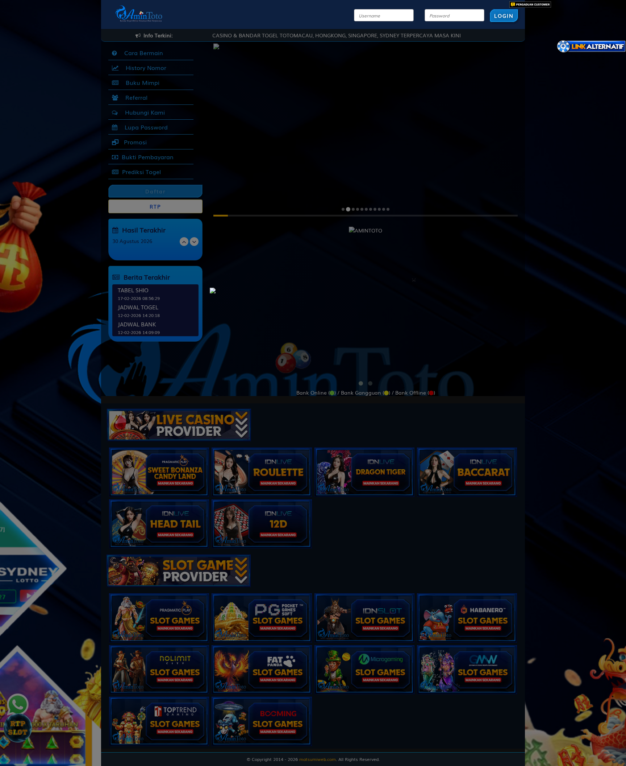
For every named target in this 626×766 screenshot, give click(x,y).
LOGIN (504, 15)
